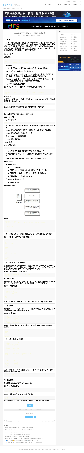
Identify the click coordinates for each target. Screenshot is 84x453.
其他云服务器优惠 (63, 41)
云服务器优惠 (57, 5)
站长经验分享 (63, 48)
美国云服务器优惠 (63, 50)
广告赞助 (79, 1)
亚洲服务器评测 (63, 39)
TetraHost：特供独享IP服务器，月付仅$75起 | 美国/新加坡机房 (17, 434)
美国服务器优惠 (74, 50)
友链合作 (74, 1)
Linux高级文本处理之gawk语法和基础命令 (29, 33)
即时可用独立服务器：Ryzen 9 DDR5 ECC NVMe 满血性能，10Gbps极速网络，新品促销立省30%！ (25, 438)
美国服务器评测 (63, 52)
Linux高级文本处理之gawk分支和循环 (11, 421)
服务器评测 (7, 5)
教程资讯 (75, 5)
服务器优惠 (48, 5)
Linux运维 (17, 8)
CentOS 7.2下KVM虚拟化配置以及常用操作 (46, 421)
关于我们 (68, 1)
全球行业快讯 (73, 39)
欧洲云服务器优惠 (63, 46)
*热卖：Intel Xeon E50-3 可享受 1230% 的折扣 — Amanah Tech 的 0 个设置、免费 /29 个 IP (23, 442)
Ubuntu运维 (73, 34)
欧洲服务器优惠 (74, 46)
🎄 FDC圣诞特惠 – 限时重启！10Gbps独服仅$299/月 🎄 (16, 432)
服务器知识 (62, 44)
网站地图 (63, 449)
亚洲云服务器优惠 (63, 37)
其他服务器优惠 (74, 41)
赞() (30, 405)
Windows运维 (62, 36)
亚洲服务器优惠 (74, 37)
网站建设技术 (73, 48)
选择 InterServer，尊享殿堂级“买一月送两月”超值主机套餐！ (17, 436)
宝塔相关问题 (63, 43)
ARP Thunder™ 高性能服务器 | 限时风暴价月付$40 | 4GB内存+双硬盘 (19, 427)
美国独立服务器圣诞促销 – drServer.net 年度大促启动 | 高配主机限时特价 (20, 429)
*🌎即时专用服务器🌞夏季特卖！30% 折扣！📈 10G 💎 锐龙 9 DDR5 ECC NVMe (21, 440)
